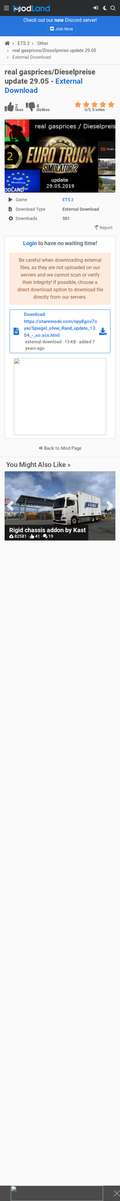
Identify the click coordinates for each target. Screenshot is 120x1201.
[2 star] (86, 104)
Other (42, 43)
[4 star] (103, 104)
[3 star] (94, 104)
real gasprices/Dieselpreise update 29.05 (54, 50)
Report (106, 227)
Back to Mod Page (62, 448)
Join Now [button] (63, 28)
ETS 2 (68, 199)
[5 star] (111, 104)
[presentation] (10, 506)
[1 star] (78, 104)
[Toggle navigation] (6, 8)
